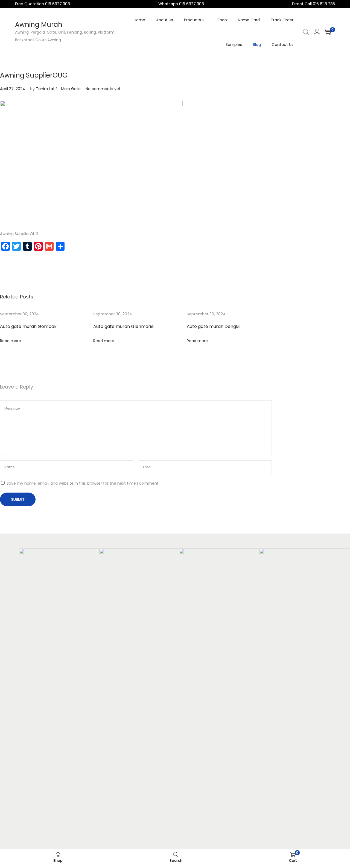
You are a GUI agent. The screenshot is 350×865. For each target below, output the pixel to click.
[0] (327, 32)
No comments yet (103, 88)
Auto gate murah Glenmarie (123, 326)
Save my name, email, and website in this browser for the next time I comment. (83, 483)
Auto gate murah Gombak (28, 326)
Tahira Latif (46, 88)
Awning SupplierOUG (34, 75)
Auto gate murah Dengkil (213, 326)
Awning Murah (38, 24)
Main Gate (71, 88)
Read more (10, 340)
